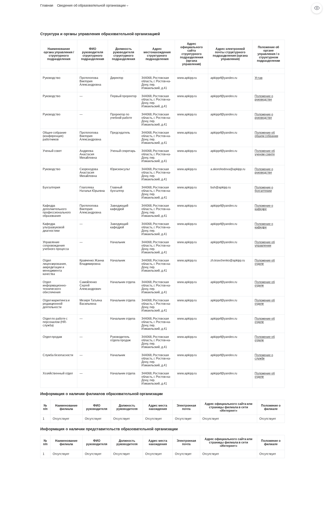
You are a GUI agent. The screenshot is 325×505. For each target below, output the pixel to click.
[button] (316, 8)
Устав (259, 77)
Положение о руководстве (264, 97)
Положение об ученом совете (265, 152)
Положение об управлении (265, 244)
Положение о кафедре (264, 207)
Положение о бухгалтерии (264, 189)
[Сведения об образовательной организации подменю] (127, 6)
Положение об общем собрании (266, 134)
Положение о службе (264, 356)
